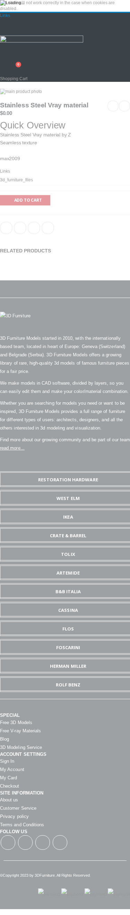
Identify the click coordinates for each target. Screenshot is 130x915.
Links (5, 15)
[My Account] (2, 60)
